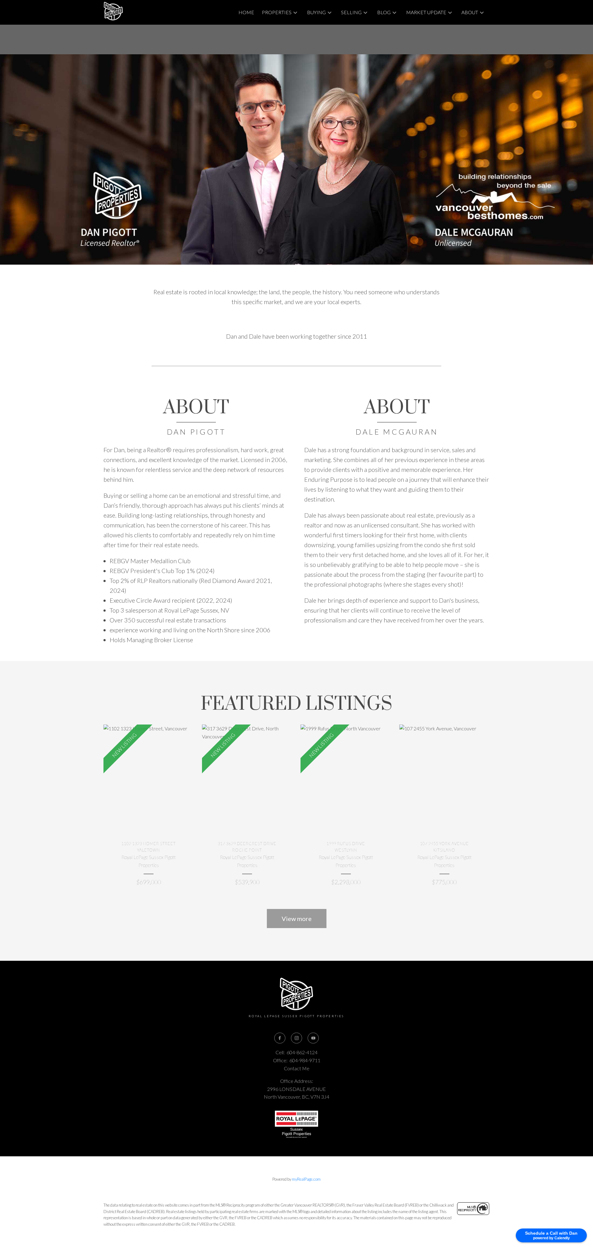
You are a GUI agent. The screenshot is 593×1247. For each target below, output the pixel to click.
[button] (279, 1038)
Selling (351, 12)
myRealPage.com (306, 1179)
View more (297, 918)
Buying (316, 12)
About (469, 12)
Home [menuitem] (246, 12)
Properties (277, 12)
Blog (384, 12)
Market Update (426, 12)
